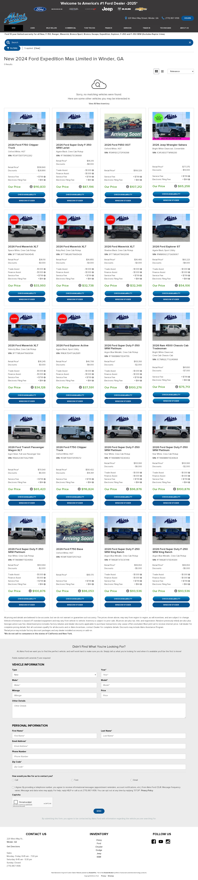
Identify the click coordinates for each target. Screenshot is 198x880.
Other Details (18, 701)
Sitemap (111, 876)
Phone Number (19, 751)
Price (103, 690)
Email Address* (19, 741)
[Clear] (37, 48)
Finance (108, 28)
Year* (103, 670)
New (13, 28)
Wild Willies (51, 28)
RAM (99, 857)
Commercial (70, 28)
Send (99, 811)
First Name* (17, 731)
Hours (187, 18)
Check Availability (27, 194)
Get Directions (13, 846)
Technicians (165, 28)
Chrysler (99, 847)
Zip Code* (17, 762)
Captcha (16, 795)
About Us (184, 28)
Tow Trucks (89, 28)
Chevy (99, 840)
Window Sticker (27, 200)
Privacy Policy (147, 790)
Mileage (16, 690)
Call (16, 780)
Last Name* (106, 731)
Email (135, 780)
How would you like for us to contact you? (32, 776)
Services (127, 28)
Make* (15, 680)
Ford (99, 843)
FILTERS (13, 48)
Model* (104, 680)
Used (32, 28)
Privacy (103, 876)
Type (14, 670)
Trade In (146, 28)
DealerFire (92, 873)
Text (76, 780)
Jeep (99, 853)
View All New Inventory (99, 103)
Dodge (99, 850)
